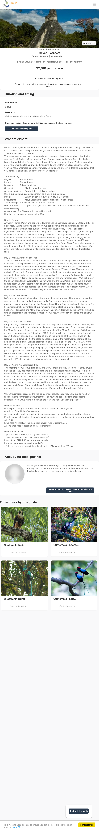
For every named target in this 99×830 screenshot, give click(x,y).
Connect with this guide (21, 129)
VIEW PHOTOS (89, 43)
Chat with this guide (78, 811)
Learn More (17, 826)
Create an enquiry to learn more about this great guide (70, 490)
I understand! (86, 824)
